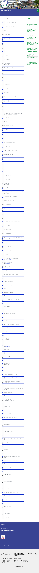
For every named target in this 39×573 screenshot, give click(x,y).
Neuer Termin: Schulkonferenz (9, 313)
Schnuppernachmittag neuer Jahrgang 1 (11, 403)
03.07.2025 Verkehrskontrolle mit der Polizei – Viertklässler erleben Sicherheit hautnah (32, 54)
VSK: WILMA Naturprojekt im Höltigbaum (11, 150)
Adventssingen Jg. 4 (7, 250)
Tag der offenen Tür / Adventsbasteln (11, 212)
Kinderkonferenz (7, 133)
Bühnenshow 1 (7, 71)
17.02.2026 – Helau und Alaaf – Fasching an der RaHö (32, 38)
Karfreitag (6, 345)
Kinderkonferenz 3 (7, 317)
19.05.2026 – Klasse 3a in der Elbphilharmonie (31, 27)
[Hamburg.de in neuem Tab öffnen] (33, 554)
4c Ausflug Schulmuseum (8, 288)
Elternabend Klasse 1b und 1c (9, 75)
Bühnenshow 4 (7, 356)
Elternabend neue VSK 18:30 (9, 26)
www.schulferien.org (7, 68)
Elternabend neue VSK (8, 506)
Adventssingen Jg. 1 (7, 204)
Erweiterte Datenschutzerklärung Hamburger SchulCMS (19, 569)
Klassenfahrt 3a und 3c (10, 352)
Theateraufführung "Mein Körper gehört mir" (12, 438)
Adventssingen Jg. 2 (7, 229)
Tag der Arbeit (6, 395)
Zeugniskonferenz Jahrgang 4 (9, 510)
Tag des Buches (7, 384)
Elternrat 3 (6, 254)
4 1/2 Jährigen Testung (8, 175)
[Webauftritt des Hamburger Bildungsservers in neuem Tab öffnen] (19, 554)
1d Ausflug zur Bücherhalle (9, 171)
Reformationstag (7, 104)
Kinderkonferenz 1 (7, 84)
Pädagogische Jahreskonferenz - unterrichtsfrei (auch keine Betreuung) (13, 389)
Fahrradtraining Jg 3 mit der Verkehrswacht (12, 377)
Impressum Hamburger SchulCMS (19, 566)
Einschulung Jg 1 (7, 34)
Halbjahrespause (7, 302)
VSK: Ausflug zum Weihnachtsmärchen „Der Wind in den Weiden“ (13, 192)
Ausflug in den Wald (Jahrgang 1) (10, 96)
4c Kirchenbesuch (7, 225)
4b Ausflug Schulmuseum (8, 281)
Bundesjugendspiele (8, 467)
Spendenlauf (6, 442)
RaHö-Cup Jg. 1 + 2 (7, 342)
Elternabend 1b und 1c (8, 474)
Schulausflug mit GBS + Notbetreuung (11, 492)
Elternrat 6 (6, 463)
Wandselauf (6, 410)
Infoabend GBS (7, 406)
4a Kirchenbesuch (7, 208)
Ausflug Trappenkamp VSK (9, 470)
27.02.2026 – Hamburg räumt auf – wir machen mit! (32, 35)
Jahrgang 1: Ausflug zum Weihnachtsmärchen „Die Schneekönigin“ (13, 238)
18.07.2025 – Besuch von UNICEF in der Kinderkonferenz (32, 52)
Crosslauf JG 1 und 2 (8, 392)
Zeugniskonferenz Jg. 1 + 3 (9, 285)
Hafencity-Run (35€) (8, 445)
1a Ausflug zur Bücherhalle (9, 154)
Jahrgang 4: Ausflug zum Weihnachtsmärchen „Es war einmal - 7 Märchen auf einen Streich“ (14, 114)
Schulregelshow (7, 59)
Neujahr (5, 270)
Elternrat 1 (6, 55)
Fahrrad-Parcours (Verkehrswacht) (10, 374)
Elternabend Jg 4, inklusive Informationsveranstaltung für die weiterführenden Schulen (14, 43)
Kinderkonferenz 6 (7, 517)
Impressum (11, 545)
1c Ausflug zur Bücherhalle (9, 125)
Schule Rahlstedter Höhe (6, 10)
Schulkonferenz (7, 338)
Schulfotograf (6, 109)
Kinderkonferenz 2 (7, 241)
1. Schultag (6, 30)
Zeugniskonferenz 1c (8, 488)
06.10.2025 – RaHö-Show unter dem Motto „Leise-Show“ (32, 46)
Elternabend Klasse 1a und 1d (9, 80)
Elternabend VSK (7, 92)
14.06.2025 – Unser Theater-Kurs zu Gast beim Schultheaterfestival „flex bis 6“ (32, 63)
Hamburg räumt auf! (9, 327)
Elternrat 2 (6, 158)
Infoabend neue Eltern (8, 183)
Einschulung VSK (7, 38)
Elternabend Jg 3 (7, 63)
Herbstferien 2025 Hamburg (11, 100)
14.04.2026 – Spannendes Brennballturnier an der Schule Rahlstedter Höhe (32, 30)
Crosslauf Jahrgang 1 (8, 399)
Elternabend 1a (7, 513)
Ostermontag (6, 349)
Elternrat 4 (6, 359)
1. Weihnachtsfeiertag (8, 262)
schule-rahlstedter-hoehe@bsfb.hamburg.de (7, 530)
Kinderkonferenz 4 (7, 370)
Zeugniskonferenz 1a (8, 485)
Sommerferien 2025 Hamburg (11, 22)
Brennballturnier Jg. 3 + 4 (8, 367)
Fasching (5, 320)
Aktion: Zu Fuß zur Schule (10, 51)
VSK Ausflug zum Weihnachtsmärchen (11, 187)
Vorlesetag (6, 167)
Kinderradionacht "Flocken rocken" (10, 196)
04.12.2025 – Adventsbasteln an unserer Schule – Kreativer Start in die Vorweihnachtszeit (32, 43)
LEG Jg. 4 (6, 162)
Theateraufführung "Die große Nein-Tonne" (12, 417)
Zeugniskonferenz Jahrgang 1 (9, 435)
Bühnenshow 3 (7, 310)
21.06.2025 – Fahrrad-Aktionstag (32, 57)
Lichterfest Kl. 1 (7, 138)
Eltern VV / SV (6, 88)
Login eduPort (3, 544)
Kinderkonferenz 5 (7, 424)
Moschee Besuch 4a (7, 306)
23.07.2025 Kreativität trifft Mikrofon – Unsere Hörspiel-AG (32, 49)
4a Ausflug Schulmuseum (8, 277)
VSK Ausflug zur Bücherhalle (9, 142)
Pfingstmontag (7, 427)
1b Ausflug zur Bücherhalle (9, 200)
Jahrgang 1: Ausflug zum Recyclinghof (11, 274)
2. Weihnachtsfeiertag (8, 266)
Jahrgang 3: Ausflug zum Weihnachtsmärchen (12, 221)
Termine (28, 18)
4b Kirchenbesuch (7, 217)
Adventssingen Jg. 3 (7, 245)
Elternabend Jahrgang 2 (8, 47)
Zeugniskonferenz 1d (8, 481)
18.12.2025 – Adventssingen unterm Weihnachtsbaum (32, 40)
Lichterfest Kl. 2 (7, 146)
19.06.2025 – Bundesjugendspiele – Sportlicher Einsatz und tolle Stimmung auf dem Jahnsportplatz (32, 60)
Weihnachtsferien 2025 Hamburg (12, 258)
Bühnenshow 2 (7, 179)
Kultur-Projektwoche (10, 334)
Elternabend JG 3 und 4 (8, 431)
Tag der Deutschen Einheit (9, 67)
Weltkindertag (6, 449)
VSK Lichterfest (7, 129)
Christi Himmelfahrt (7, 413)
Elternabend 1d (7, 499)
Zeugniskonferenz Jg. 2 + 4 (9, 292)
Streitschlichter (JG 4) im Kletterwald (10, 502)
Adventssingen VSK (7, 233)
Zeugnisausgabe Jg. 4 (8, 295)
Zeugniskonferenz (7, 478)
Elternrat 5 (6, 420)
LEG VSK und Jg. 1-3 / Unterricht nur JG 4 (11, 299)
